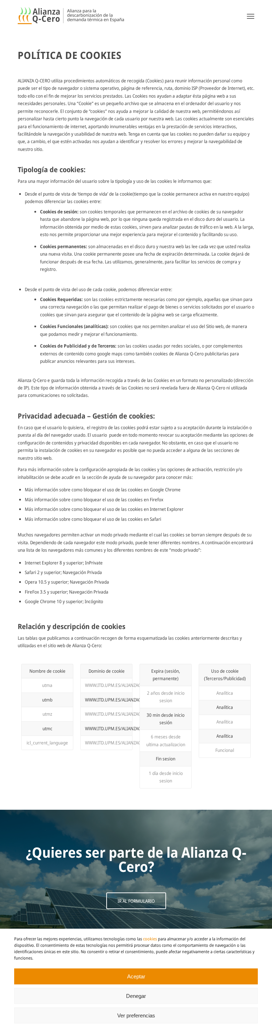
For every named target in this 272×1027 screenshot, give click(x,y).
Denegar (136, 996)
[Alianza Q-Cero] (71, 16)
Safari (155, 519)
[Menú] (250, 16)
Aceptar (136, 976)
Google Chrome (165, 489)
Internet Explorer (166, 509)
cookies (150, 939)
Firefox (156, 499)
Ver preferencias (136, 1015)
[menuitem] (250, 16)
